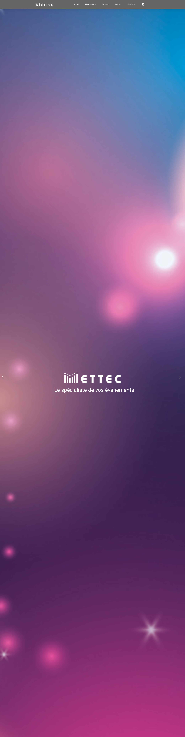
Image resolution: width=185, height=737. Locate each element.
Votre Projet (131, 4)
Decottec (105, 4)
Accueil (76, 4)
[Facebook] (143, 4)
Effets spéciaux (90, 4)
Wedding (118, 4)
